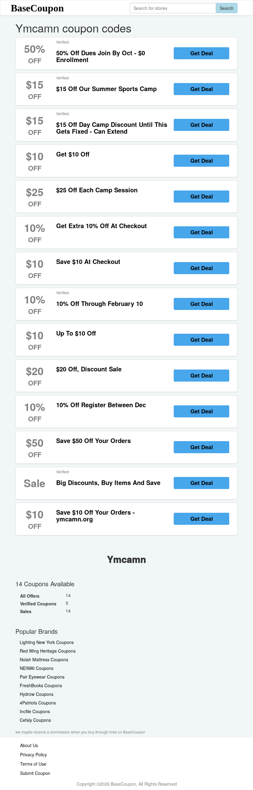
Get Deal (201, 53)
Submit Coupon (35, 773)
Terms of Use (33, 764)
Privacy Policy (33, 754)
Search (227, 8)
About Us (29, 745)
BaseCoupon (37, 8)
